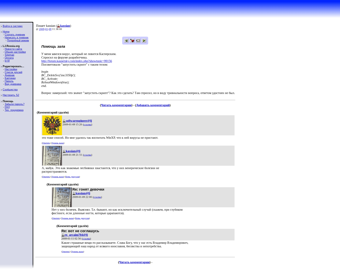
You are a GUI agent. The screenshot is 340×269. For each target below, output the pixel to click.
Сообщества (10, 89)
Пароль (9, 81)
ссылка (87, 124)
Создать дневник (15, 34)
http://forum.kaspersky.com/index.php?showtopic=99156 (76, 61)
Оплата (9, 57)
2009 (41, 29)
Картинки (10, 78)
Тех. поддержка (14, 110)
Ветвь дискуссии (72, 177)
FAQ (7, 107)
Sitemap (9, 54)
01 (46, 29)
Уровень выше (58, 143)
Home (6, 31)
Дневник (10, 75)
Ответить (46, 143)
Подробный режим (18, 40)
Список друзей (13, 72)
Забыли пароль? (14, 104)
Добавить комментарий (153, 105)
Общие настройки (15, 51)
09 (50, 29)
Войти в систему (13, 26)
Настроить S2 (11, 95)
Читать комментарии (116, 105)
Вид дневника (13, 84)
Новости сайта (13, 48)
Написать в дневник (17, 37)
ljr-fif (7, 60)
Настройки (11, 69)
